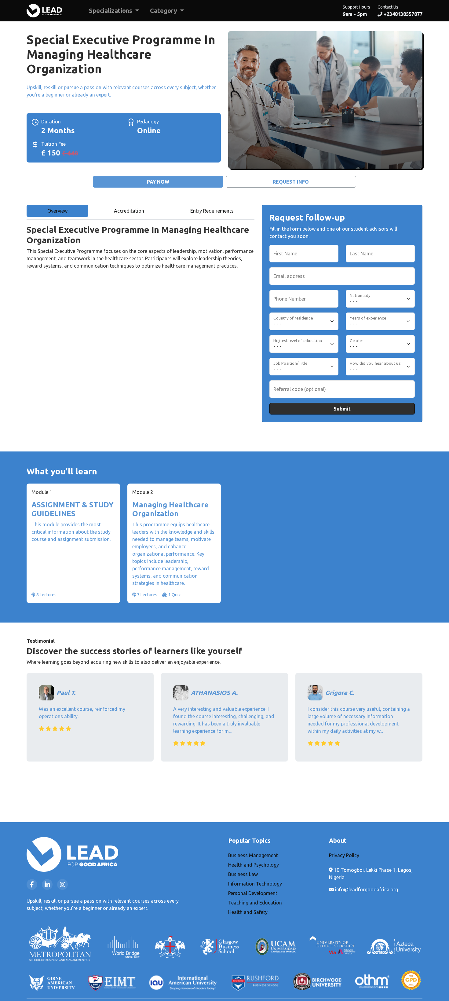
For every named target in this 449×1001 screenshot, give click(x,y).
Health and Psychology (253, 865)
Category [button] (164, 10)
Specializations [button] (111, 10)
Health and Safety (248, 912)
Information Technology (255, 883)
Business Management (253, 855)
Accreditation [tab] (129, 211)
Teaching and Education (255, 902)
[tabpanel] (140, 253)
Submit (342, 408)
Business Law (243, 874)
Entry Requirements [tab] (212, 211)
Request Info (291, 181)
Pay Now (158, 181)
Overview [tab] (57, 211)
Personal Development (252, 893)
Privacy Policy (344, 855)
